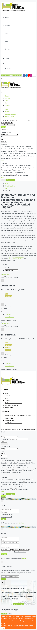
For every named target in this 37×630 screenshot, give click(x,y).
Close (9, 613)
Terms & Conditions (20, 552)
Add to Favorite (9, 317)
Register (7, 69)
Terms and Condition (11, 405)
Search (4, 127)
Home (7, 17)
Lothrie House (8, 286)
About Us (7, 395)
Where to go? (5, 120)
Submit (4, 579)
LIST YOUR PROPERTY (16, 258)
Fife (6, 188)
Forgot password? (6, 517)
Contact (7, 49)
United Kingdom (10, 186)
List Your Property (6, 75)
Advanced (4, 444)
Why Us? (8, 25)
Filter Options (8, 125)
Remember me (8, 514)
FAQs (6, 33)
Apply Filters (10, 180)
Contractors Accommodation (13, 403)
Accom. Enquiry (17, 75)
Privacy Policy (9, 407)
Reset (3, 180)
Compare (8, 314)
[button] (2, 161)
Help (6, 398)
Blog (6, 41)
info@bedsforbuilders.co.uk (13, 423)
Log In (3, 519)
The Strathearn (8, 335)
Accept (3, 628)
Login (7, 58)
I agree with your (14, 552)
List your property (10, 114)
